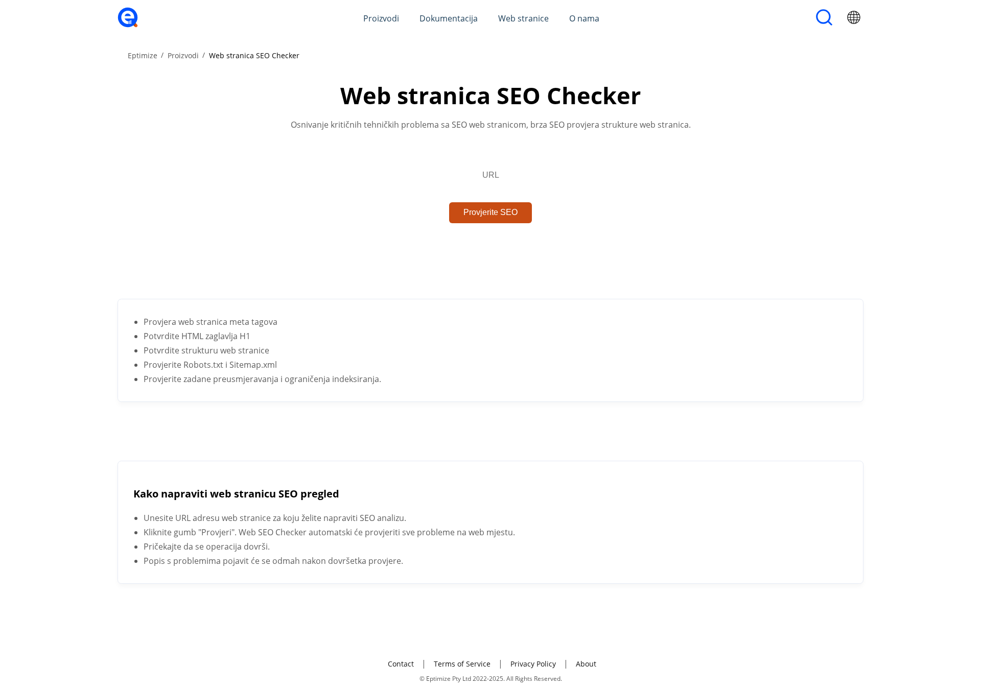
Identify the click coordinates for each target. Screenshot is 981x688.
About (586, 664)
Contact (401, 664)
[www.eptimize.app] (128, 24)
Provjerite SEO (490, 212)
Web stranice (523, 18)
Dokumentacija (448, 18)
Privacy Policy (533, 664)
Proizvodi (381, 18)
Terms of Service (462, 664)
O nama (584, 18)
